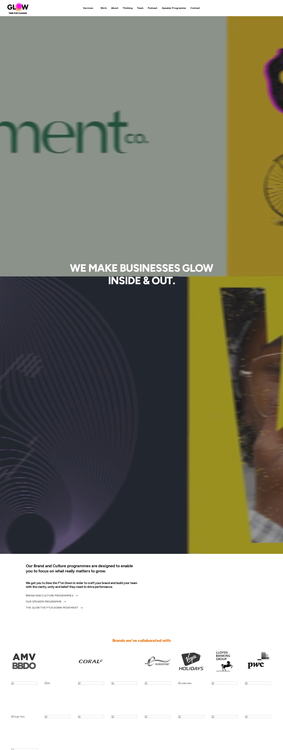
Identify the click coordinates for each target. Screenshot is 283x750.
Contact (195, 8)
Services (88, 8)
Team (140, 8)
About (114, 8)
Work (104, 8)
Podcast (152, 8)
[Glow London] (17, 8)
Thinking (128, 8)
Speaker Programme (174, 8)
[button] (52, 595)
